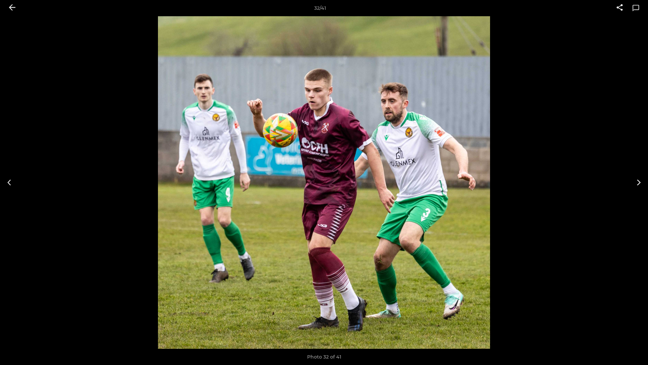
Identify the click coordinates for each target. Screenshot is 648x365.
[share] (620, 8)
